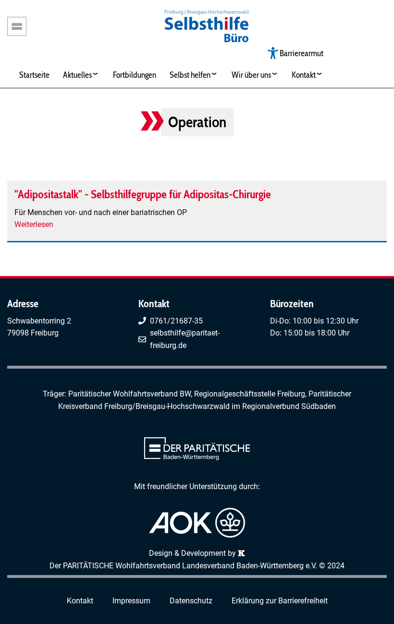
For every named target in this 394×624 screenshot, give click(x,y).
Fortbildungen (134, 75)
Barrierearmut (301, 53)
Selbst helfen (190, 75)
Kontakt (304, 75)
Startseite (34, 75)
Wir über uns (251, 75)
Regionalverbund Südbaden (289, 406)
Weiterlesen (33, 224)
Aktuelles (77, 75)
